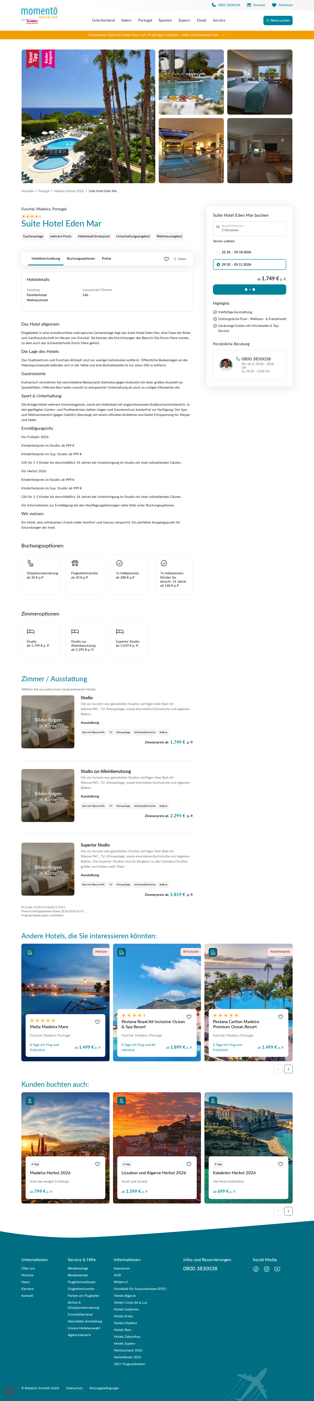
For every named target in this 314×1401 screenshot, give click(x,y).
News (25, 1282)
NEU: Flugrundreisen (129, 1364)
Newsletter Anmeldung (85, 1321)
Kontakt (27, 1295)
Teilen (182, 259)
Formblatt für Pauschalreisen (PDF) (140, 1289)
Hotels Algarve (125, 1295)
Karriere (27, 1289)
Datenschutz (74, 1388)
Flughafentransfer (81, 1289)
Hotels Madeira (125, 1323)
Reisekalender (78, 1275)
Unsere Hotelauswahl (84, 1328)
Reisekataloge (78, 1268)
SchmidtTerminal (80, 1314)
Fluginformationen (81, 1282)
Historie (27, 1275)
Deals (202, 20)
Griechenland (103, 20)
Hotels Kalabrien (126, 1309)
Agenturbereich (79, 1335)
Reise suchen (280, 20)
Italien (126, 20)
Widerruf (121, 1282)
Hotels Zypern (124, 1343)
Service (219, 20)
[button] (9, 1391)
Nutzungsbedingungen (104, 1388)
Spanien (165, 20)
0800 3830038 (256, 359)
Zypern (184, 20)
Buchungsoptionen (81, 258)
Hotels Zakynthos (127, 1336)
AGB (117, 1275)
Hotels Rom (122, 1330)
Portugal (145, 20)
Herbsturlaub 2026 (128, 1350)
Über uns (28, 1268)
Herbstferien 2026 (127, 1357)
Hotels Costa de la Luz (130, 1302)
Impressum (122, 1268)
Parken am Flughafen (83, 1295)
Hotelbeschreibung (46, 258)
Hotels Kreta (123, 1316)
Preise (106, 258)
